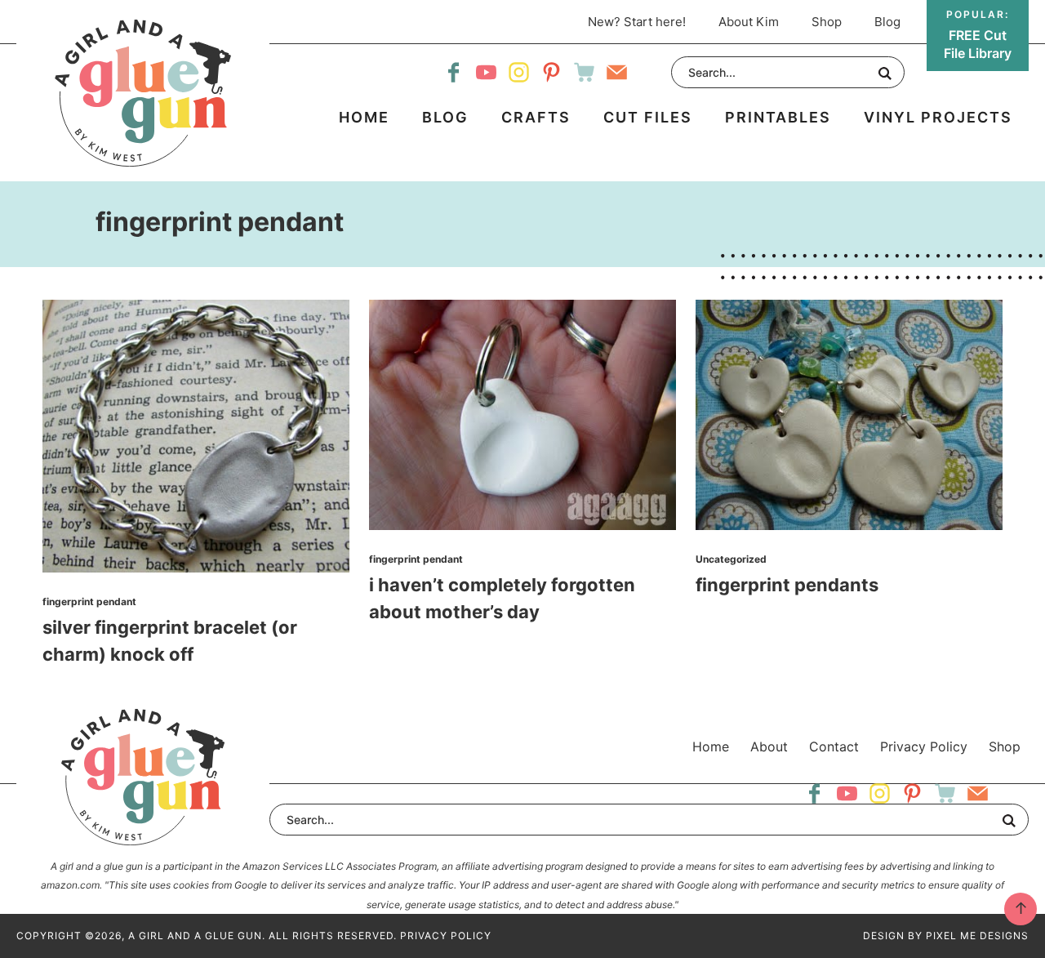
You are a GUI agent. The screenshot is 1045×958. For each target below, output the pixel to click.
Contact (834, 746)
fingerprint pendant (89, 601)
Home (710, 746)
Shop (1005, 746)
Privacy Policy (923, 746)
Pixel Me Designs (977, 935)
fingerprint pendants (787, 584)
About (769, 746)
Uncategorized (731, 559)
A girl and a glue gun (142, 93)
